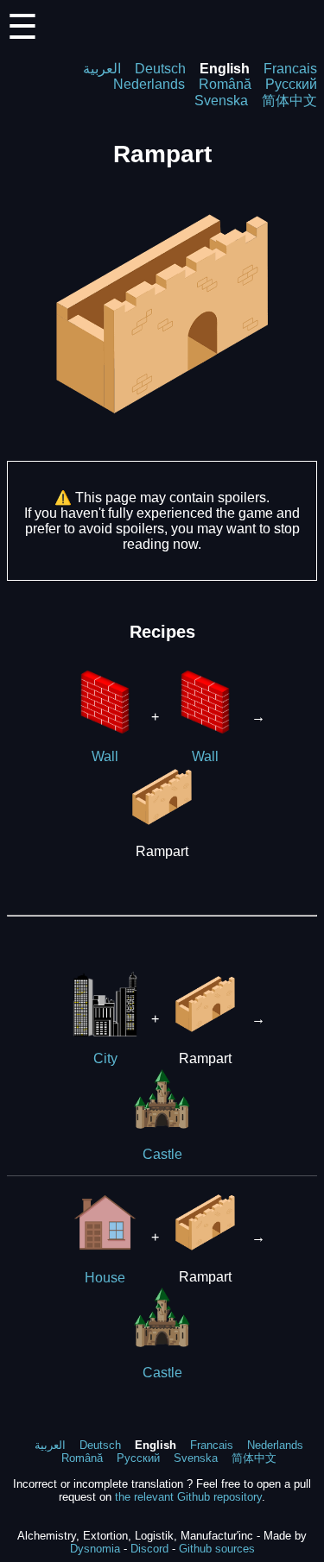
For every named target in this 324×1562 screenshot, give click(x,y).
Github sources (217, 1548)
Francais (290, 68)
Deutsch (160, 68)
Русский (291, 84)
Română (225, 84)
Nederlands (149, 84)
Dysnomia (95, 1548)
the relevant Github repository (188, 1496)
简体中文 (289, 100)
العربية (102, 68)
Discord (149, 1548)
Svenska (221, 100)
